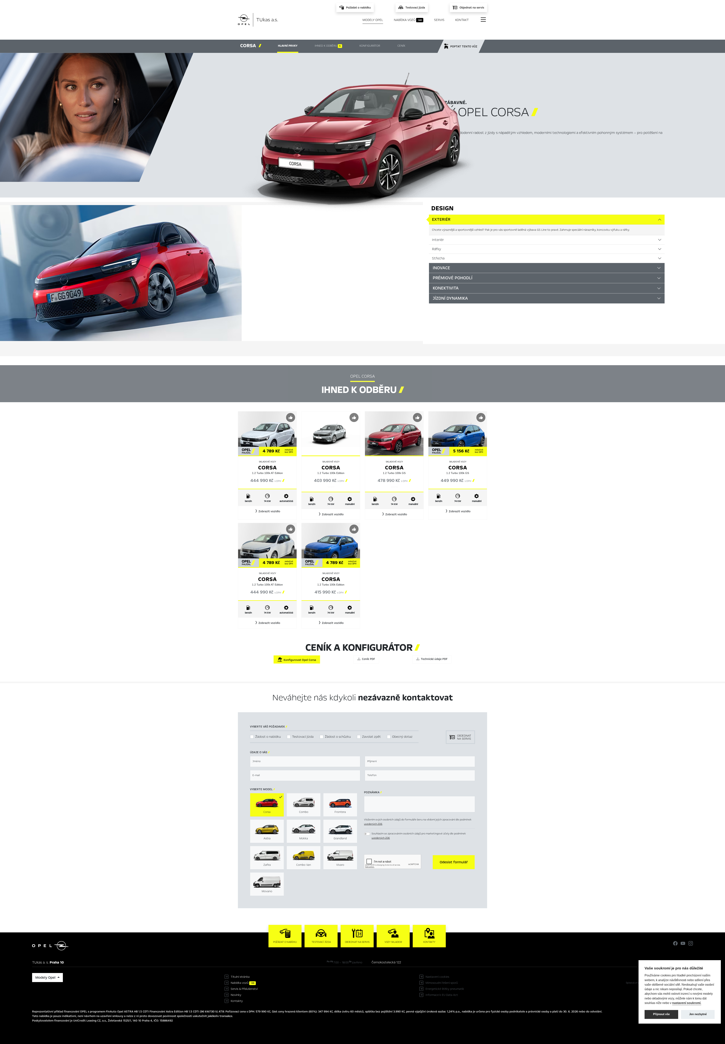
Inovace (441, 268)
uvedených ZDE (373, 824)
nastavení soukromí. (686, 1003)
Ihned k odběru (328, 46)
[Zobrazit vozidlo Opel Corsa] (267, 433)
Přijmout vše (661, 1014)
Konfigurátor (369, 46)
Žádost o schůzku (338, 737)
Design (442, 208)
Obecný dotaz (402, 737)
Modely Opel (372, 20)
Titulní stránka (240, 977)
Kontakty (237, 1001)
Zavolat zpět (371, 737)
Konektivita (446, 288)
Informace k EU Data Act (442, 995)
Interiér (438, 239)
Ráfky (436, 249)
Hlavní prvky (288, 46)
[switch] (367, 833)
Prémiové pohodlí (452, 278)
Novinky (236, 995)
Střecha (438, 258)
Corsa (267, 467)
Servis (439, 20)
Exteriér (441, 219)
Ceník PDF (367, 659)
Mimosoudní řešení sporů (442, 983)
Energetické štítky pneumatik (445, 989)
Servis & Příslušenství (244, 989)
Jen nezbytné (698, 1014)
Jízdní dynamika (450, 298)
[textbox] (305, 761)
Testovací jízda (303, 737)
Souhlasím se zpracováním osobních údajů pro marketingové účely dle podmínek (419, 836)
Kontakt (462, 20)
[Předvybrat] (290, 417)
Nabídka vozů (408, 20)
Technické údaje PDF (433, 659)
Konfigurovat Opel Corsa (299, 660)
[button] (267, 511)
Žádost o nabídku (268, 737)
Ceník (401, 46)
